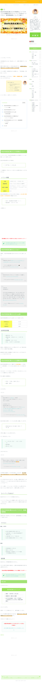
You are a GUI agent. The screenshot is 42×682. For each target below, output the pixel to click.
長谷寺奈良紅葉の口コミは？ (10, 109)
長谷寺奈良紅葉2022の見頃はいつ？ (11, 105)
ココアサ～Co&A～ (21, 1)
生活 (36, 72)
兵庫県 (36, 104)
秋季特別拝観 (7, 113)
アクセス (7, 122)
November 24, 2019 (19, 279)
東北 (36, 93)
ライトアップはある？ (9, 117)
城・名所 (36, 62)
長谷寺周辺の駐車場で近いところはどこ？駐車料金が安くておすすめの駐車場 (15, 575)
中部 (36, 54)
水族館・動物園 (36, 64)
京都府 (36, 102)
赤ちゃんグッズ (36, 76)
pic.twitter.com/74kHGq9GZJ (12, 276)
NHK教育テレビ (36, 70)
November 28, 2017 (21, 414)
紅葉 (1, 9)
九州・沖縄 (36, 55)
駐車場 (6, 123)
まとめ (5, 125)
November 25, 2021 (14, 266)
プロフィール (26, 4)
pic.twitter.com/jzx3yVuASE (14, 262)
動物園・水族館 (36, 105)
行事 (36, 75)
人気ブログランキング (32, 43)
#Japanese (5, 410)
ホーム (6, 4)
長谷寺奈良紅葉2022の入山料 (10, 112)
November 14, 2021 (16, 466)
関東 (36, 56)
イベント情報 (7, 107)
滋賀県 (36, 110)
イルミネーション (35, 51)
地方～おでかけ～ (35, 60)
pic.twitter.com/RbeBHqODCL (10, 300)
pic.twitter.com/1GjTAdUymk (9, 411)
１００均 (36, 68)
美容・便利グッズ (36, 74)
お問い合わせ (35, 4)
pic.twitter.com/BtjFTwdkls (9, 463)
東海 (36, 94)
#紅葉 (9, 410)
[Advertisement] (14, 47)
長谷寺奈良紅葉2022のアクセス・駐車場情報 (13, 120)
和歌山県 (36, 106)
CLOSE (24, 102)
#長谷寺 (12, 397)
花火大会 (35, 88)
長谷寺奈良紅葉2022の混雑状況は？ (11, 116)
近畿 (36, 81)
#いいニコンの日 (16, 260)
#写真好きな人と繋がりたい (16, 408)
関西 (36, 58)
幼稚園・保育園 (36, 71)
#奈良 (12, 260)
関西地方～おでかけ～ (36, 101)
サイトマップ (16, 4)
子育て (35, 66)
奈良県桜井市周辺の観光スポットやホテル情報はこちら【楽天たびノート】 (15, 243)
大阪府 (36, 108)
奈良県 (36, 109)
